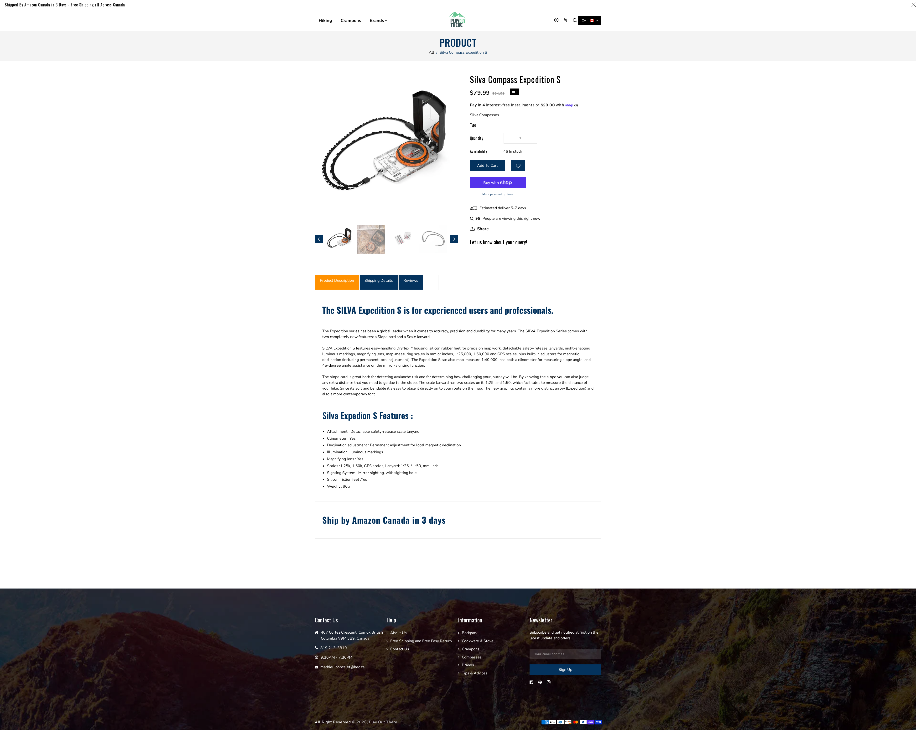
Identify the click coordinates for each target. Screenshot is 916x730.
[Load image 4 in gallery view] (433, 239)
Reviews (410, 280)
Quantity (476, 138)
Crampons (470, 649)
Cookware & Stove (478, 641)
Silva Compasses (484, 115)
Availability (478, 151)
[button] (575, 20)
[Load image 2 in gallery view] (371, 239)
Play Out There (383, 722)
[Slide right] (454, 239)
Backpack (470, 633)
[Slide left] (319, 239)
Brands (468, 665)
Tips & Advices (474, 673)
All (431, 52)
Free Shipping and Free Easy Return (421, 641)
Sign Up (565, 669)
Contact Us (399, 649)
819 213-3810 (333, 648)
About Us (398, 633)
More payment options (497, 194)
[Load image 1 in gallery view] (339, 239)
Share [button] (483, 229)
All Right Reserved (333, 722)
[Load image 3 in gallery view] (402, 239)
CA (584, 20)
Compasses (472, 657)
